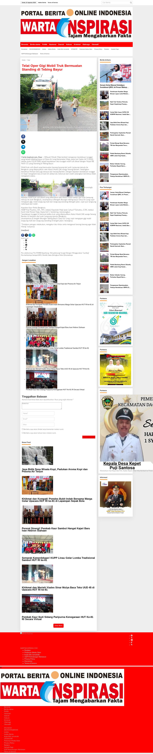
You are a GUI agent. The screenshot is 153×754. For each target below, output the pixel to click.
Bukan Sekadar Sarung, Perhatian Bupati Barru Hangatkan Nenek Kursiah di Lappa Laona (119, 165)
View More (58, 626)
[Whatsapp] (23, 152)
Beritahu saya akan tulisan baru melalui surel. (40, 433)
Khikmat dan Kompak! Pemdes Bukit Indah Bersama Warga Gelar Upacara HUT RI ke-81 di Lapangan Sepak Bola (59, 306)
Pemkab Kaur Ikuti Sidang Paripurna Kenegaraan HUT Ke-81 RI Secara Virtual (55, 389)
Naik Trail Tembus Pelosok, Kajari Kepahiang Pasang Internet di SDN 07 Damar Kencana (119, 103)
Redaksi (27, 650)
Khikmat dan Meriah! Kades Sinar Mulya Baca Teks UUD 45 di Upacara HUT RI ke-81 (58, 369)
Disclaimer (28, 661)
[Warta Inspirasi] (76, 23)
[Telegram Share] (23, 147)
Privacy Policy (29, 659)
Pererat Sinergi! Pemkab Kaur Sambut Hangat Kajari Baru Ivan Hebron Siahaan (55, 327)
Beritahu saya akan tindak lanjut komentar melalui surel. (44, 429)
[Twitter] (26, 243)
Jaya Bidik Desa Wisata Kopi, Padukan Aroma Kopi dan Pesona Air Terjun (53, 284)
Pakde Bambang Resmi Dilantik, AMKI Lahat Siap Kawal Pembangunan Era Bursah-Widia (120, 155)
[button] (131, 2)
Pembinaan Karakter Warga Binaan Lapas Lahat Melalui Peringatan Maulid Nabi (119, 93)
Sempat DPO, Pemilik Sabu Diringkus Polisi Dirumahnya (47, 255)
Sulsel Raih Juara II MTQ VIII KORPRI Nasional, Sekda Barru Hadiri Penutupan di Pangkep (120, 113)
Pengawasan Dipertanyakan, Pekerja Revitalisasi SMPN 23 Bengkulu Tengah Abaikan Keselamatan (119, 175)
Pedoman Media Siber (32, 652)
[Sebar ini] (23, 136)
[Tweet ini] (23, 142)
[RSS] (26, 249)
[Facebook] (26, 240)
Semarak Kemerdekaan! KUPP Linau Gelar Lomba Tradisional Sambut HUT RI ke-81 (57, 348)
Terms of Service (30, 663)
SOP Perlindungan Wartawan (35, 657)
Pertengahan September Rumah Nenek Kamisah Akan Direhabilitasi (120, 134)
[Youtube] (26, 245)
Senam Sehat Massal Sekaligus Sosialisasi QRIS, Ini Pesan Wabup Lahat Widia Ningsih (113, 86)
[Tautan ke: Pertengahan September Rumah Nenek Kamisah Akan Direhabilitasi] (104, 136)
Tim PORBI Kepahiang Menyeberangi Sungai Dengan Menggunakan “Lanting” (55, 253)
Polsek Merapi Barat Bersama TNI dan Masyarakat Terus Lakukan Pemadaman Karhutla (120, 144)
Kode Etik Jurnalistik (32, 655)
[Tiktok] (26, 247)
